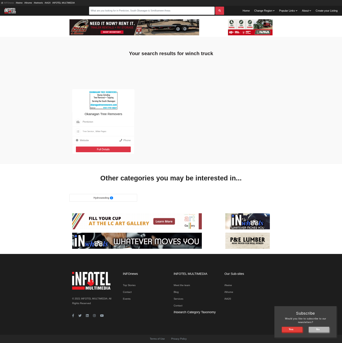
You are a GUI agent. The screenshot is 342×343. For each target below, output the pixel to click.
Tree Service (88, 131)
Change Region (263, 10)
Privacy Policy (179, 338)
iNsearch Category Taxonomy (195, 312)
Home (246, 10)
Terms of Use (157, 338)
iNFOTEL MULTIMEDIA (63, 3)
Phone (127, 140)
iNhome (28, 3)
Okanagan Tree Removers (103, 114)
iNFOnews (8, 3)
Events (127, 298)
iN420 (48, 3)
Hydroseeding (101, 197)
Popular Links (287, 10)
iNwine (19, 3)
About (305, 10)
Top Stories (129, 285)
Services (178, 298)
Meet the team (182, 285)
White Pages (100, 131)
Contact (127, 292)
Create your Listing (327, 10)
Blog (176, 292)
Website (84, 140)
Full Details (103, 149)
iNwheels (38, 3)
